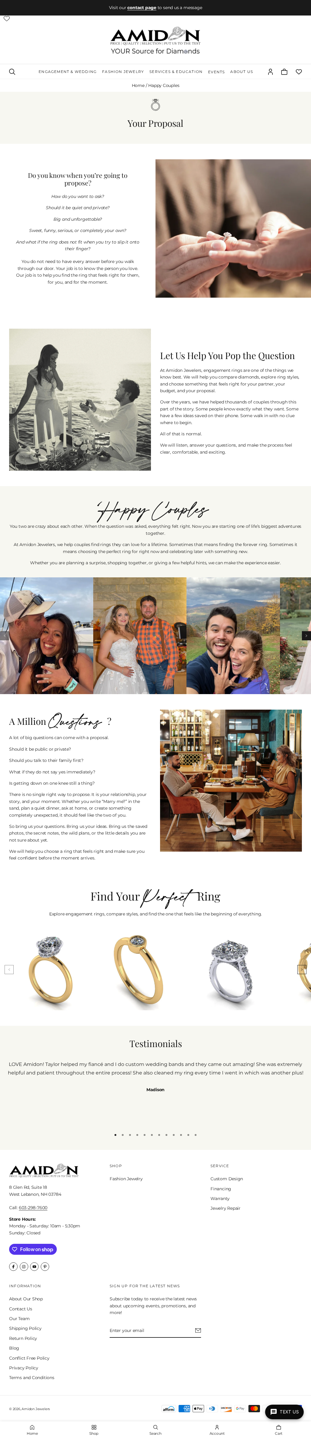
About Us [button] (241, 71)
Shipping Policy (25, 1328)
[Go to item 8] (166, 1135)
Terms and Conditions (31, 1378)
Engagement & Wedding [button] (68, 71)
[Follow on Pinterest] (45, 1266)
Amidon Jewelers (36, 1409)
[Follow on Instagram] (24, 1266)
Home (138, 85)
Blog (14, 1348)
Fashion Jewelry (126, 1178)
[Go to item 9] (173, 1135)
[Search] (12, 72)
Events (216, 72)
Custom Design (226, 1178)
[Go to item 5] (144, 1135)
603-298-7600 (33, 1208)
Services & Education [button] (176, 71)
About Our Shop (26, 1299)
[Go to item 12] (195, 1135)
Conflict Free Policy (29, 1358)
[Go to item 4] (137, 1135)
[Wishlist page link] (7, 19)
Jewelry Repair (225, 1208)
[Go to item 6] (152, 1135)
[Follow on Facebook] (13, 1266)
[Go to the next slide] (306, 635)
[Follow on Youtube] (34, 1266)
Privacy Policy (23, 1368)
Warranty (219, 1198)
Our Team (19, 1318)
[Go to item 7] (159, 1135)
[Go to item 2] (122, 1135)
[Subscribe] (198, 1331)
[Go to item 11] (188, 1135)
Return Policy (23, 1338)
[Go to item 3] (130, 1135)
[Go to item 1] (115, 1135)
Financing (220, 1189)
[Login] (270, 72)
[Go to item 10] (181, 1135)
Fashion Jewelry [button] (123, 71)
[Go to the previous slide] (4, 635)
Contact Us (20, 1309)
